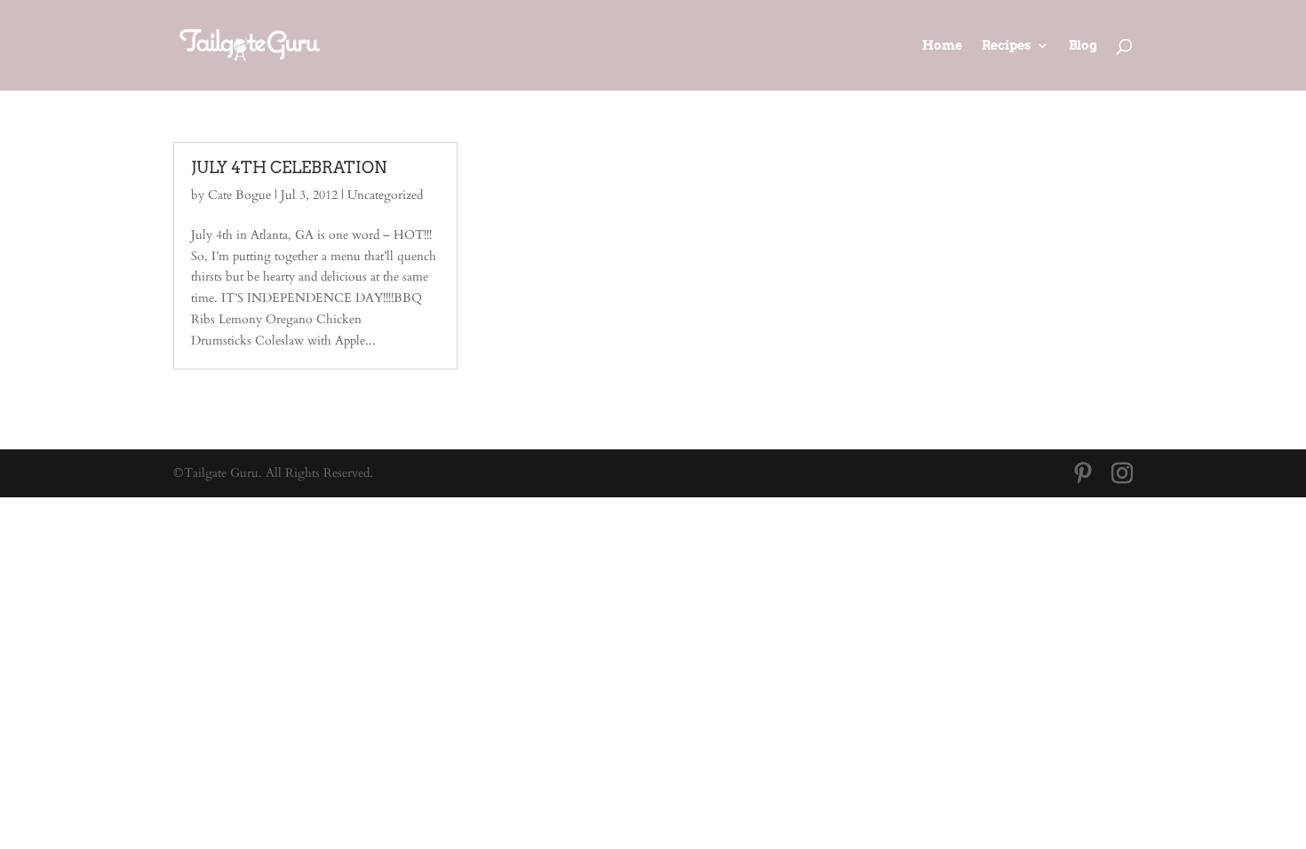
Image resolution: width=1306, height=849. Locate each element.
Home (942, 45)
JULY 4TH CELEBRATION (288, 167)
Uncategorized (385, 194)
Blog (1083, 45)
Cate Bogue (239, 194)
